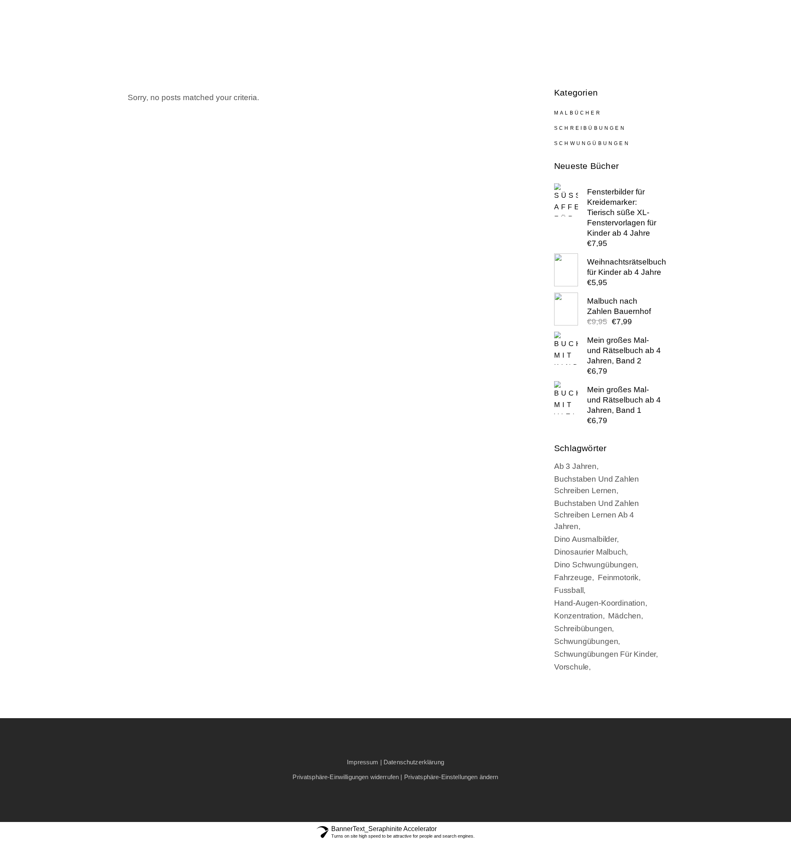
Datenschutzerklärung (414, 762)
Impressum (362, 762)
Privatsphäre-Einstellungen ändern (451, 776)
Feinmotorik (618, 577)
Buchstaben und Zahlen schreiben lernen (596, 485)
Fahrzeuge (573, 577)
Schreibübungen (590, 128)
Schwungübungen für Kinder (605, 654)
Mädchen (624, 615)
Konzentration (578, 615)
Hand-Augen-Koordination (599, 603)
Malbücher (577, 113)
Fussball (568, 590)
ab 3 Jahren (575, 466)
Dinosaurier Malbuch (590, 552)
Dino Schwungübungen (595, 564)
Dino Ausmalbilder (585, 539)
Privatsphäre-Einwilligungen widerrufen (346, 776)
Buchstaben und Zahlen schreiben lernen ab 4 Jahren (596, 515)
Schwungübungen (592, 143)
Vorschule (571, 667)
